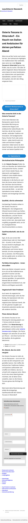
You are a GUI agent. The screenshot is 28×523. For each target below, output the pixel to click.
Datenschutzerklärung (8, 492)
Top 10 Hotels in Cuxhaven (8, 487)
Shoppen (4, 473)
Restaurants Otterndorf (8, 471)
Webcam (16, 24)
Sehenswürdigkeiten (7, 480)
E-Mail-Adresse (8, 441)
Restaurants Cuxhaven (8, 470)
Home (3, 20)
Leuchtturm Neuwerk (12, 9)
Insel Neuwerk (18, 20)
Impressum (5, 490)
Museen (4, 482)
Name (6, 434)
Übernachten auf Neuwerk (9, 488)
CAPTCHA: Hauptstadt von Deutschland (12, 458)
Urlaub (4, 483)
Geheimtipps (5, 478)
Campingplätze (6, 475)
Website (7, 449)
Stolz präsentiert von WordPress (20, 520)
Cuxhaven (4, 24)
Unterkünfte (10, 20)
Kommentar (8, 414)
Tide (10, 24)
